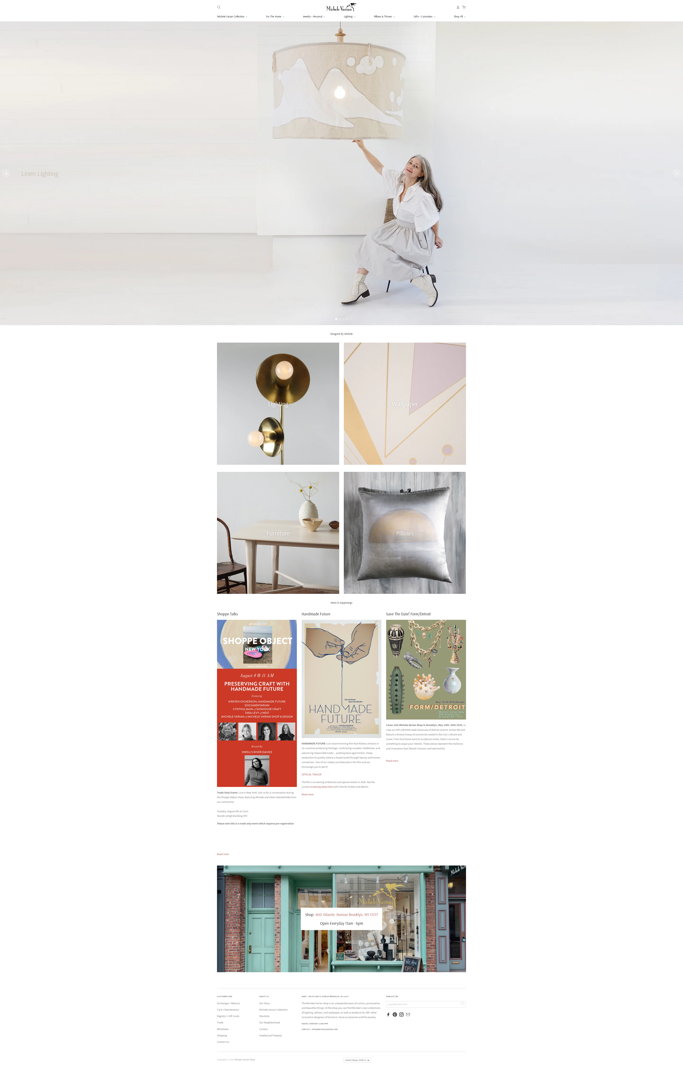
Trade (220, 1022)
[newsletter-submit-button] (462, 1004)
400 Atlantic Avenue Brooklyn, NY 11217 (346, 914)
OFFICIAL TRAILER (312, 774)
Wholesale (222, 1029)
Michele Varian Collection (231, 16)
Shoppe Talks (227, 613)
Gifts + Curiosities (423, 16)
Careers (263, 1029)
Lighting (348, 16)
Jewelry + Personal (313, 16)
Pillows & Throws (383, 16)
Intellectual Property (270, 1035)
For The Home (274, 16)
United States (355, 1060)
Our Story (264, 1003)
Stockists (264, 1016)
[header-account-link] (457, 7)
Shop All (459, 16)
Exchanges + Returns (228, 1003)
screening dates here (321, 787)
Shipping (222, 1035)
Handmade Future (316, 613)
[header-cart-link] (463, 7)
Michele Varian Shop (245, 1059)
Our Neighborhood (269, 1022)
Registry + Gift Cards (228, 1016)
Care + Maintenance (228, 1010)
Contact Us (223, 1042)
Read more (223, 854)
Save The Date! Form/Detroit (408, 613)
